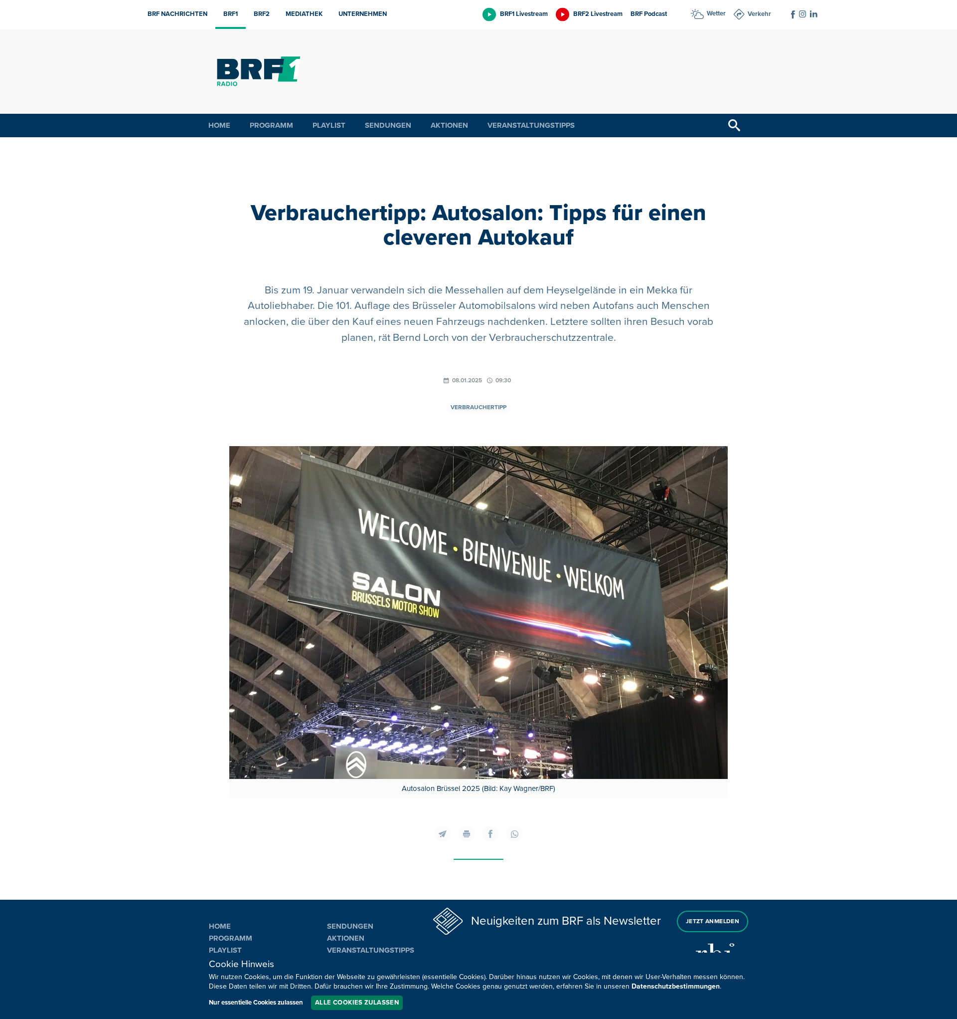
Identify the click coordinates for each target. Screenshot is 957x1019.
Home (219, 125)
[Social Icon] (793, 14)
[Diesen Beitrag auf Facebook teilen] (490, 834)
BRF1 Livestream (524, 14)
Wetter (716, 13)
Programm (271, 125)
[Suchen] (734, 125)
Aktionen (449, 125)
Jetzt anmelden (712, 921)
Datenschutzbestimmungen (676, 986)
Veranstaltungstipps (531, 125)
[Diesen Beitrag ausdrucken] (467, 834)
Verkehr (759, 14)
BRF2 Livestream (598, 14)
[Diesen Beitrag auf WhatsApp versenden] (514, 834)
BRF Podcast (649, 14)
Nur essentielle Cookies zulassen (256, 1003)
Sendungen (388, 125)
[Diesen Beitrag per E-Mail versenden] (443, 834)
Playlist (329, 125)
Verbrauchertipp (478, 407)
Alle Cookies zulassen (357, 1003)
